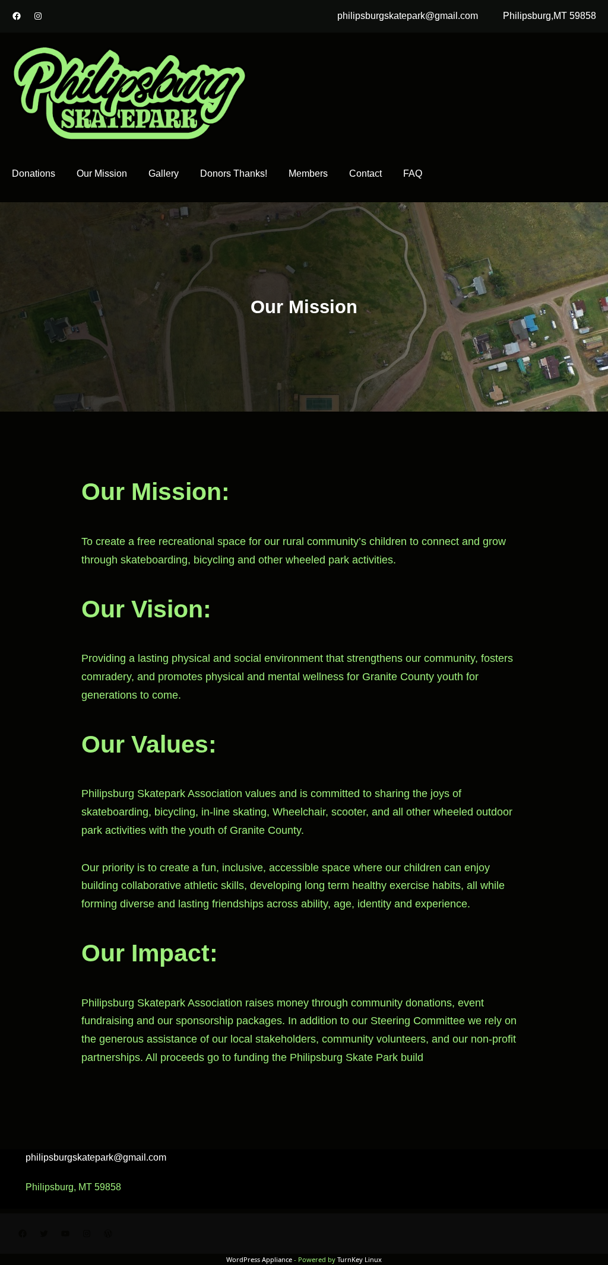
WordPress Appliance (259, 1259)
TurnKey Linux (359, 1259)
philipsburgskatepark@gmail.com (407, 16)
